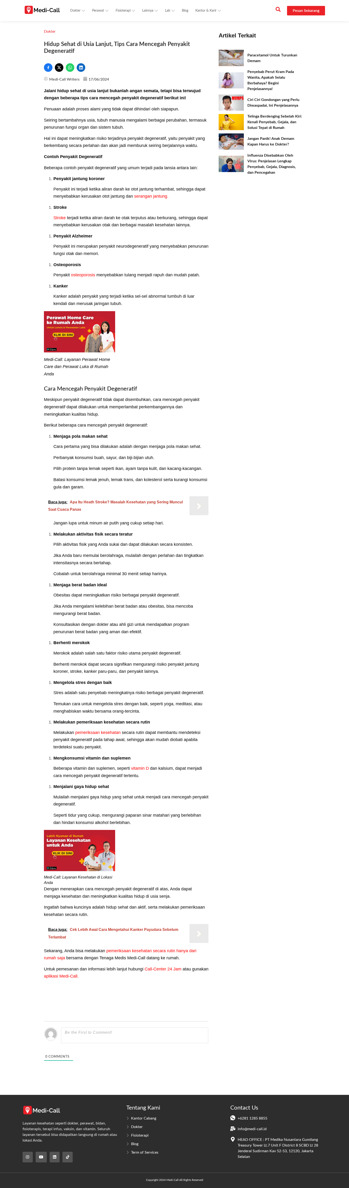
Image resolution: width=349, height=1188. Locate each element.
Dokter (75, 10)
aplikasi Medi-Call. (61, 976)
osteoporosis (83, 275)
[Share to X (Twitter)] (59, 67)
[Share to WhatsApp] (70, 67)
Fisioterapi (123, 10)
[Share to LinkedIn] (81, 67)
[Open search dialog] (278, 10)
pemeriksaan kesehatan (98, 732)
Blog (185, 10)
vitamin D (140, 768)
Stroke (59, 217)
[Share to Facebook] (48, 67)
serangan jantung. (151, 196)
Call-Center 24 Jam (163, 969)
